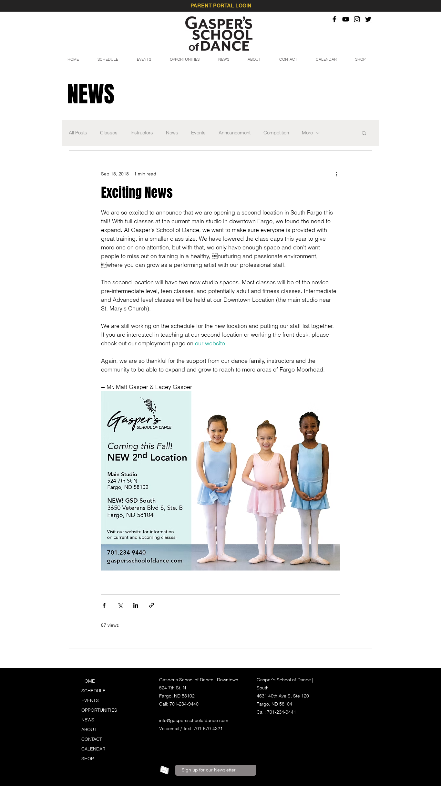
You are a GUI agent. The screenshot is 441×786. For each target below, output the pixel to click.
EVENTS (90, 700)
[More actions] (336, 174)
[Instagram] (357, 19)
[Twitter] (368, 19)
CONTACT (91, 739)
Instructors (141, 133)
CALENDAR (93, 749)
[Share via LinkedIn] (136, 605)
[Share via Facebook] (104, 605)
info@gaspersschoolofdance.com (193, 720)
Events (198, 133)
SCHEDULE (93, 691)
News (172, 133)
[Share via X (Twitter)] (120, 605)
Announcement (235, 133)
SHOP (87, 758)
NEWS (87, 720)
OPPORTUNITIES (99, 710)
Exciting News (137, 192)
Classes (109, 133)
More (307, 133)
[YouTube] (346, 19)
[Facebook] (334, 19)
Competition (276, 133)
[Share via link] (152, 605)
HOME (88, 681)
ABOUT (89, 729)
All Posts (78, 133)
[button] (364, 133)
